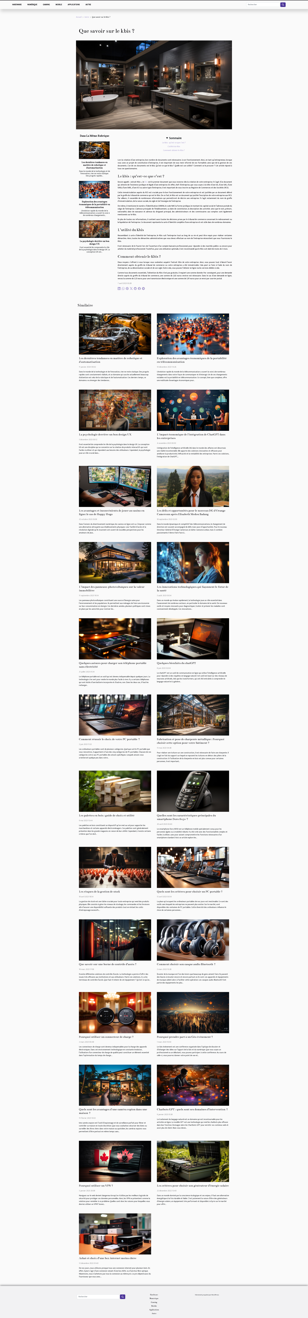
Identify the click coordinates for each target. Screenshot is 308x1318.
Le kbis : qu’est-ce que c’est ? (174, 142)
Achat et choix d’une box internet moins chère (107, 1258)
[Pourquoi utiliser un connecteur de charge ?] (115, 1012)
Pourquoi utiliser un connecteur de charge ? (106, 1036)
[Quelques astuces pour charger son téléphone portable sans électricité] (115, 638)
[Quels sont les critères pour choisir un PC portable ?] (193, 867)
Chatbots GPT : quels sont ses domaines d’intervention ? (192, 1109)
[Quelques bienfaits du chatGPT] (193, 638)
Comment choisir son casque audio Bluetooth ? (186, 964)
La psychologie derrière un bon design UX (105, 434)
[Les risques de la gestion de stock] (115, 867)
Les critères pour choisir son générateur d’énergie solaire (193, 1185)
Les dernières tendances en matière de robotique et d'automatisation (94, 165)
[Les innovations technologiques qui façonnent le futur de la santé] (193, 562)
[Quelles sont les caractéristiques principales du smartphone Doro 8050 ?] (193, 791)
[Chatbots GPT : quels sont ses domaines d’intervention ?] (193, 1085)
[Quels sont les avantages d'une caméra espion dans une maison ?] (115, 1085)
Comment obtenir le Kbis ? (174, 150)
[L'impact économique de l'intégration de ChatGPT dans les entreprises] (193, 410)
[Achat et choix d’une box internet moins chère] (115, 1234)
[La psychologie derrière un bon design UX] (94, 229)
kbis (146, 182)
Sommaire (175, 138)
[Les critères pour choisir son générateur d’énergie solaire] (193, 1161)
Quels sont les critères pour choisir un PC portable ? (189, 891)
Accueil (79, 17)
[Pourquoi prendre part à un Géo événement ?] (193, 1012)
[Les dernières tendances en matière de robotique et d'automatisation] (94, 150)
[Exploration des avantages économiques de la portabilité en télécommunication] (94, 189)
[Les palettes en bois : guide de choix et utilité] (115, 791)
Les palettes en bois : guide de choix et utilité (106, 815)
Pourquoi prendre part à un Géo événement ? (185, 1036)
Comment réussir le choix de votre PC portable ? (109, 739)
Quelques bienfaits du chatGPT (176, 663)
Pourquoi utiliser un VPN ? (96, 1185)
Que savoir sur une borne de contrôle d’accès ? (107, 964)
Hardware (17, 4)
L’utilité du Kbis (174, 146)
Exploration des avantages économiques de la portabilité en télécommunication (94, 204)
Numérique (32, 4)
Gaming (46, 4)
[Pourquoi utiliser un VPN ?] (115, 1161)
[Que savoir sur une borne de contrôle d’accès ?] (115, 939)
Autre (88, 4)
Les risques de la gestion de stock (99, 891)
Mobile (59, 4)
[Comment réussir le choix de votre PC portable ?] (115, 715)
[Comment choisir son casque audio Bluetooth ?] (193, 939)
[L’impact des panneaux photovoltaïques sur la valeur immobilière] (115, 562)
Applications (74, 4)
